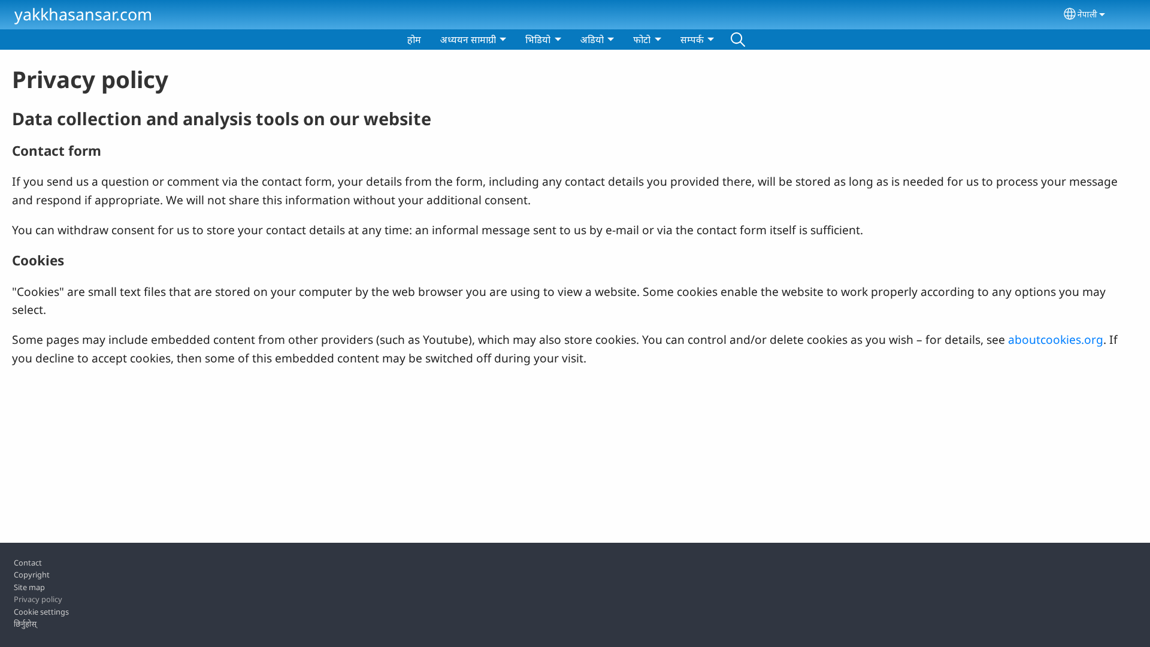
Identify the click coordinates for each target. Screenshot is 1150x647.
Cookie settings (41, 611)
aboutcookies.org (1055, 339)
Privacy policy (38, 599)
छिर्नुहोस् (25, 623)
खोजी (738, 39)
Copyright (32, 574)
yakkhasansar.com (83, 14)
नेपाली (1087, 14)
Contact (28, 562)
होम (414, 39)
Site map (29, 587)
